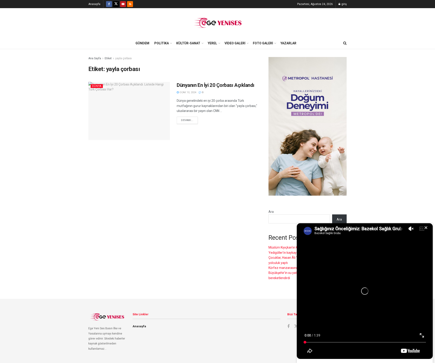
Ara (271, 212)
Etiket (108, 58)
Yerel (212, 43)
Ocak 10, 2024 (187, 92)
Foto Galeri (263, 43)
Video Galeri (235, 43)
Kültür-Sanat (188, 43)
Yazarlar (288, 43)
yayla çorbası (123, 58)
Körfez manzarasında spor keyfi (291, 268)
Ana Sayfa (94, 58)
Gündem (142, 43)
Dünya (97, 86)
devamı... (187, 120)
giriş (344, 4)
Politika (161, 43)
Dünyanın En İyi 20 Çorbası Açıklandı (215, 85)
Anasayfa (94, 4)
